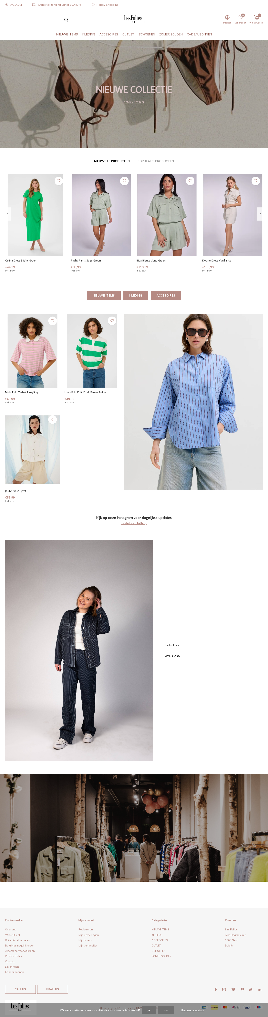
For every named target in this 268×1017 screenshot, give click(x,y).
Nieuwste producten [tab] (112, 161)
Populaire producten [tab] (156, 161)
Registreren (85, 929)
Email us (52, 989)
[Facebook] (216, 989)
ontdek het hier (134, 102)
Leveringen (12, 966)
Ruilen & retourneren (17, 940)
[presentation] (8, 214)
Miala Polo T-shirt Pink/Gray (21, 392)
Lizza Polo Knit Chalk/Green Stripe (85, 392)
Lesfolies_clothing (134, 523)
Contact (10, 961)
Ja (149, 1010)
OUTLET (128, 34)
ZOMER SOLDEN (171, 34)
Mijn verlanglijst (87, 945)
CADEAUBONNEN (199, 34)
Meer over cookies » (192, 1010)
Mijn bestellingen (88, 934)
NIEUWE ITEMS (67, 34)
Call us (20, 989)
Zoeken (66, 20)
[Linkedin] (259, 989)
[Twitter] (233, 989)
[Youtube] (250, 989)
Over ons (172, 656)
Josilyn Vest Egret (15, 491)
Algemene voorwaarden (20, 950)
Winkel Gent (12, 934)
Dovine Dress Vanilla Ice (216, 260)
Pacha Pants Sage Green (86, 260)
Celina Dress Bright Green (20, 260)
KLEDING (88, 34)
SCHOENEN (147, 34)
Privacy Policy (13, 956)
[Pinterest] (242, 989)
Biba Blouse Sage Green (151, 260)
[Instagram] (224, 989)
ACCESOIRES (108, 34)
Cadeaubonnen (14, 972)
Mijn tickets (85, 940)
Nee (166, 1010)
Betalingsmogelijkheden (19, 945)
